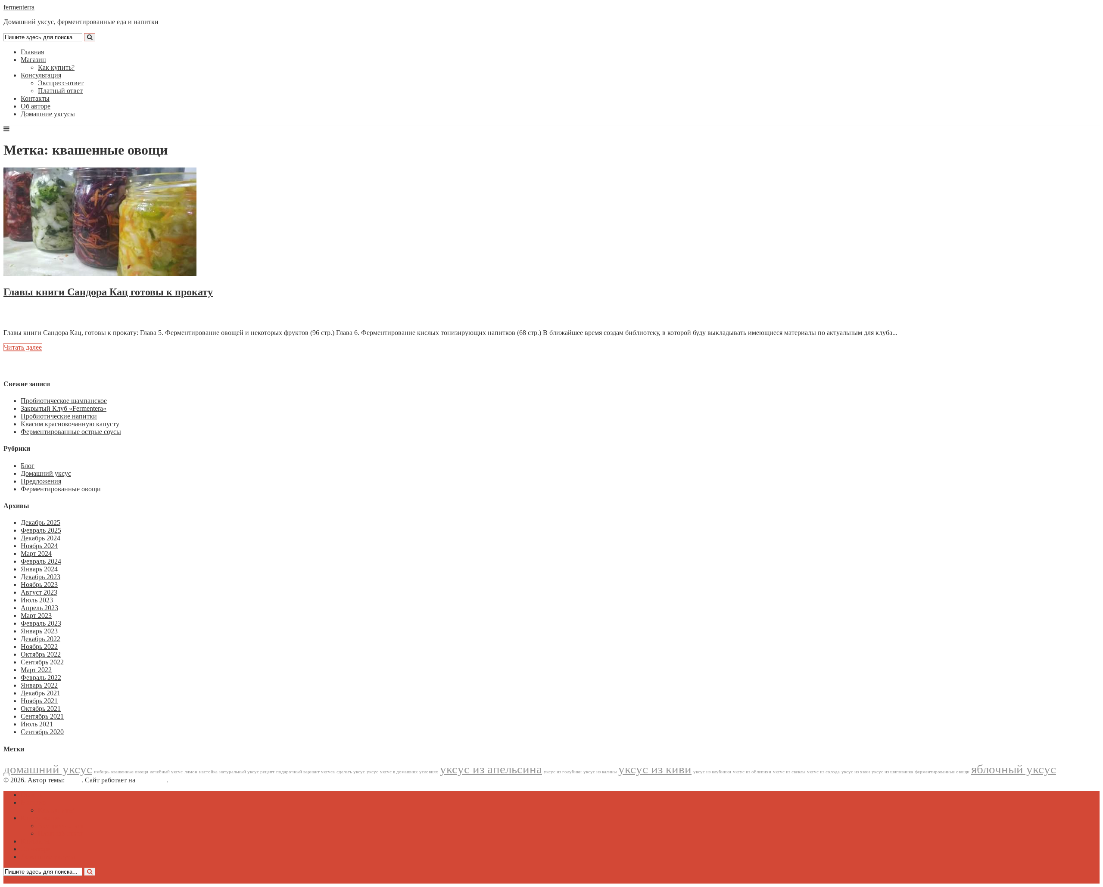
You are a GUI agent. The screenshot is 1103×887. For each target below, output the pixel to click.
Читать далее (23, 347)
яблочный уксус (1013, 769)
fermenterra (18, 7)
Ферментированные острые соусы (71, 431)
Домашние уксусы (48, 114)
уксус (372, 771)
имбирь (101, 771)
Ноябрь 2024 (39, 545)
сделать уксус (351, 771)
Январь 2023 (39, 631)
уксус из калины (600, 771)
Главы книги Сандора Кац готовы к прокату (108, 292)
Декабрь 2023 (40, 576)
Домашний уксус (46, 473)
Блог (27, 465)
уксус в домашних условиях (409, 771)
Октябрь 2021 (41, 708)
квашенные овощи (129, 771)
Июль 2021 (37, 724)
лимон (190, 771)
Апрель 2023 (39, 607)
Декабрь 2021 (40, 693)
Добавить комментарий (44, 318)
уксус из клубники (712, 771)
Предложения (41, 481)
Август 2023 (39, 592)
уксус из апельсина (491, 769)
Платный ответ (60, 90)
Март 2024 (36, 553)
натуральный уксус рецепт (246, 771)
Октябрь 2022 (41, 654)
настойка (208, 771)
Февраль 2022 (41, 677)
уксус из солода (823, 771)
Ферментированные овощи (61, 489)
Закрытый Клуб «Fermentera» (63, 408)
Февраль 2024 (41, 561)
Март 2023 (36, 615)
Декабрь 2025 (40, 522)
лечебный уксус (166, 771)
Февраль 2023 (41, 623)
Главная (32, 52)
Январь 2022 (39, 685)
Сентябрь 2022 (42, 662)
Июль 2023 (37, 600)
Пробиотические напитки (59, 416)
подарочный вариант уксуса (305, 771)
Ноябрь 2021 (39, 700)
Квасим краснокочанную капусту (70, 424)
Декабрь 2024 (40, 538)
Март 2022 (36, 669)
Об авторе (35, 106)
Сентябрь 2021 (42, 716)
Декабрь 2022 (40, 638)
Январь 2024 (39, 569)
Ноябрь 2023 (39, 584)
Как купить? (56, 67)
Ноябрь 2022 (39, 646)
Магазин (33, 59)
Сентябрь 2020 (42, 731)
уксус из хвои (855, 771)
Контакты (35, 98)
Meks (73, 780)
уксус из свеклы (789, 771)
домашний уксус (47, 769)
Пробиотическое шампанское (64, 400)
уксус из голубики (563, 771)
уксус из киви (655, 769)
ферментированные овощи (942, 771)
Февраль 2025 (41, 530)
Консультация (41, 75)
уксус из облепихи (752, 771)
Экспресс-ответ (61, 83)
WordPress (151, 780)
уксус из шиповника (892, 771)
